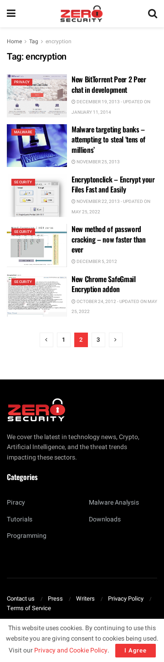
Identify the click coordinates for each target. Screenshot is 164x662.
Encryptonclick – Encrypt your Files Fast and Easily (113, 184)
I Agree (135, 650)
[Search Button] (152, 13)
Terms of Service (29, 608)
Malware (23, 132)
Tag (33, 41)
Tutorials (19, 519)
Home (14, 41)
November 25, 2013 (98, 162)
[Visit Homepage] (81, 14)
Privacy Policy (126, 598)
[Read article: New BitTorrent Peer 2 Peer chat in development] (37, 95)
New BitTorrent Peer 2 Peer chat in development (109, 84)
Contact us (21, 598)
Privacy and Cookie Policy (71, 650)
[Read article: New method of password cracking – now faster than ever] (37, 245)
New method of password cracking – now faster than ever (109, 239)
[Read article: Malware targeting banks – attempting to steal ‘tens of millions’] (37, 145)
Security (23, 182)
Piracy (16, 502)
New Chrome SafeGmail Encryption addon (104, 283)
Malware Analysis (114, 502)
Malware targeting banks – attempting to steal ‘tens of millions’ (108, 139)
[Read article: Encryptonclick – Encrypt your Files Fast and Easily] (37, 195)
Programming (26, 536)
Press (55, 598)
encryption (59, 41)
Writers (85, 598)
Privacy (22, 82)
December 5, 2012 (96, 261)
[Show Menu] (11, 13)
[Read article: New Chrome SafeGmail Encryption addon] (37, 295)
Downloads (105, 519)
